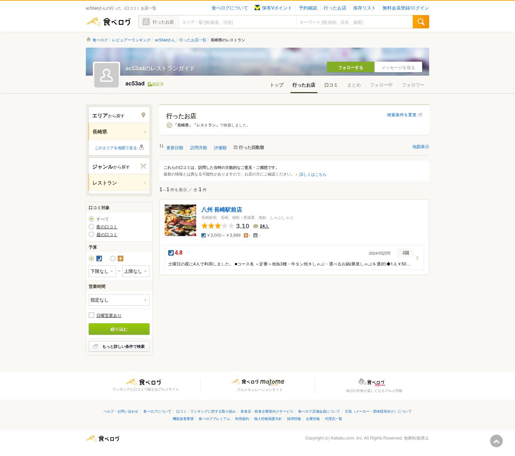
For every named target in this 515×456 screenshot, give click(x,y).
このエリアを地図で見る (116, 147)
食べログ (108, 21)
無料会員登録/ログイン (406, 8)
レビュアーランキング (131, 39)
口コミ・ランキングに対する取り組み (206, 411)
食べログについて (230, 8)
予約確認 (308, 8)
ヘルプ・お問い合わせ (120, 411)
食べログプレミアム (214, 418)
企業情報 (313, 418)
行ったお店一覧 (192, 39)
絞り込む (119, 329)
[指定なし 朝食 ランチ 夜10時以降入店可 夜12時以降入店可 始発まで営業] (119, 300)
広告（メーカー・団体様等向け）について (378, 411)
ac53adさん (165, 39)
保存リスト (364, 8)
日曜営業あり (109, 315)
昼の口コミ (106, 234)
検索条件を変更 (402, 114)
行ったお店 (335, 8)
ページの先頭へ (496, 441)
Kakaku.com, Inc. (347, 438)
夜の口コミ (106, 226)
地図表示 (420, 146)
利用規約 (242, 418)
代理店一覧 (333, 418)
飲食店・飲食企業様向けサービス (267, 411)
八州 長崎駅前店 (221, 210)
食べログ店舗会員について (319, 411)
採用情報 (294, 418)
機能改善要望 (183, 418)
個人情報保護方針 (268, 418)
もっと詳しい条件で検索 (123, 346)
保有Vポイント (277, 8)
